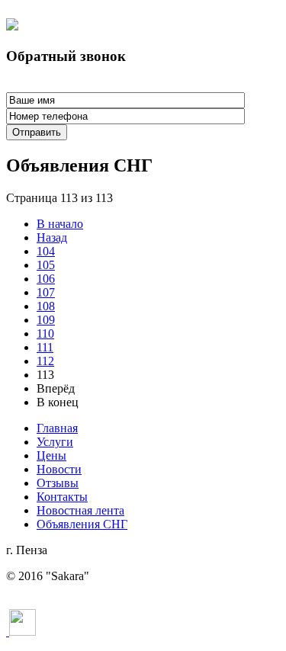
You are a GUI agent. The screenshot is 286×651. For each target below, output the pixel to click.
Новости (59, 469)
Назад (52, 237)
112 (45, 360)
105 (46, 264)
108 (46, 306)
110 (45, 333)
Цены (51, 455)
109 (46, 319)
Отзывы (58, 482)
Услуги (55, 441)
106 (46, 278)
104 (46, 251)
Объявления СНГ (82, 524)
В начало (60, 223)
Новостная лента (80, 510)
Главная (57, 428)
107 (46, 292)
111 (45, 347)
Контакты (62, 496)
